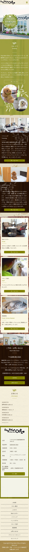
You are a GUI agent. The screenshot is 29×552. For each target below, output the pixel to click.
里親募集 (14, 527)
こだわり (14, 509)
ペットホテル (14, 520)
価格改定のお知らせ (7, 420)
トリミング (14, 517)
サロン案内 (14, 473)
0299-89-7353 (15, 357)
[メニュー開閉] (27, 2)
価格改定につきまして (8, 409)
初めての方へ (14, 513)
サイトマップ (14, 538)
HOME (14, 502)
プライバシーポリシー (14, 535)
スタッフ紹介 (14, 524)
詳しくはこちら (14, 81)
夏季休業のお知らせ (7, 404)
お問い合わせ (14, 382)
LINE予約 (14, 377)
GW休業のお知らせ (7, 415)
